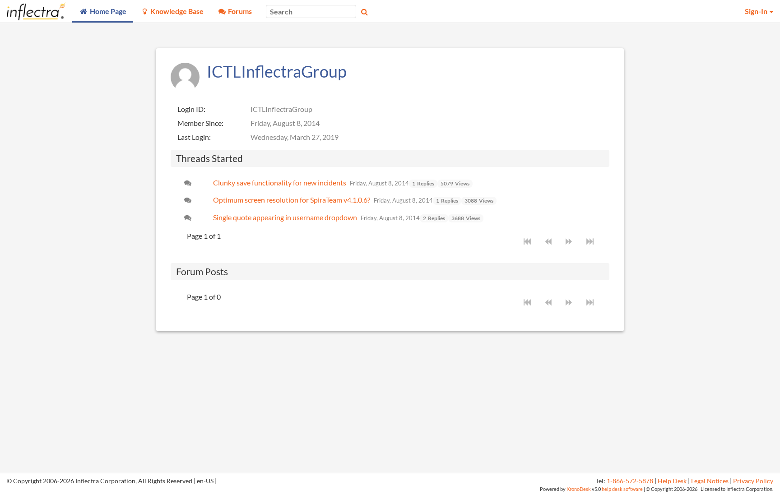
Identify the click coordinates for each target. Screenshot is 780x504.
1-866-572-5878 (630, 481)
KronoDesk (578, 489)
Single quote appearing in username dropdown (285, 217)
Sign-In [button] (757, 11)
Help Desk (672, 481)
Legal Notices (710, 481)
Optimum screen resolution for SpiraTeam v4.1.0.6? (291, 199)
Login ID (190, 109)
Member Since (199, 123)
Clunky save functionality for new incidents (279, 182)
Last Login (193, 137)
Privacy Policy (753, 481)
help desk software (622, 489)
